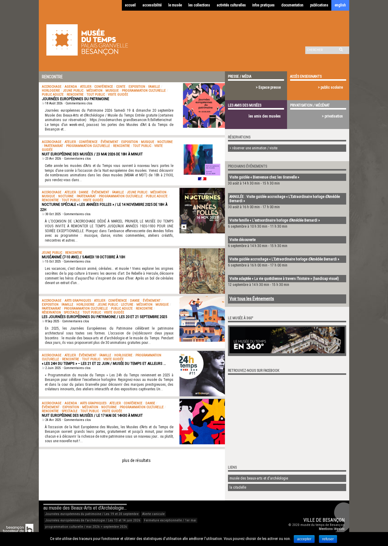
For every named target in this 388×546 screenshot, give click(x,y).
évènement (109, 142)
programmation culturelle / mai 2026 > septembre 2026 (86, 527)
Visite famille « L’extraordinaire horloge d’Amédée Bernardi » (274, 220)
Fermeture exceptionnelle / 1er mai (170, 520)
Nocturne (165, 142)
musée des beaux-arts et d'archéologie (258, 478)
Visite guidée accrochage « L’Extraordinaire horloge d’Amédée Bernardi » (284, 259)
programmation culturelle (144, 91)
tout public (96, 95)
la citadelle (237, 487)
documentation (292, 5)
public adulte (53, 95)
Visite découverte (242, 240)
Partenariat (53, 146)
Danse (84, 192)
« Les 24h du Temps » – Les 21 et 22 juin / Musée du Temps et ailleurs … (104, 363)
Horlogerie (51, 91)
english (340, 5)
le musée (175, 5)
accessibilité (152, 5)
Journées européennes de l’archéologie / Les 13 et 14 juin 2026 (92, 520)
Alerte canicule (153, 514)
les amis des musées (265, 116)
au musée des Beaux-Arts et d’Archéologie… (85, 508)
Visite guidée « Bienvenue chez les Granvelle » (264, 177)
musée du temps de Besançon (322, 525)
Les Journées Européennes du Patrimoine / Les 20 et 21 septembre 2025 (104, 316)
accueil (130, 5)
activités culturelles (231, 5)
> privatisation (332, 116)
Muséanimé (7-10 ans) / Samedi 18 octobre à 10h (83, 257)
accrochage (52, 87)
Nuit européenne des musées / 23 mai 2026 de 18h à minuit (92, 154)
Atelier (85, 87)
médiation (94, 91)
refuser (328, 539)
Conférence (103, 87)
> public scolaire (330, 87)
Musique (112, 91)
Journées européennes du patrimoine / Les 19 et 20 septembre (92, 514)
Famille (154, 87)
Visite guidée (118, 95)
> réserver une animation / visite (253, 148)
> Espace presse (268, 87)
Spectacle (72, 312)
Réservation (51, 312)
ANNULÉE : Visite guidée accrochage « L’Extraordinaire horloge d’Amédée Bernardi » (284, 199)
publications (319, 5)
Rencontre (75, 95)
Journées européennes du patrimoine (75, 99)
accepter (304, 539)
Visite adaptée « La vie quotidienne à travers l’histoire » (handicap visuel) (284, 278)
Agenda (71, 87)
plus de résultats (136, 460)
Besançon (334, 520)
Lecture (127, 305)
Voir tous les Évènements (251, 298)
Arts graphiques (78, 301)
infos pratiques (263, 5)
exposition (137, 87)
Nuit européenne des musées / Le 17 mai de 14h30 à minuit (92, 415)
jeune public (73, 91)
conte (120, 87)
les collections (199, 5)
